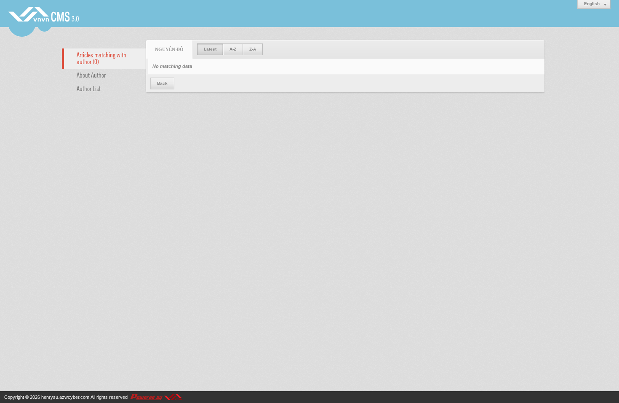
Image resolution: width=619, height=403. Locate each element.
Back (162, 83)
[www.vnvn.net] (156, 397)
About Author (91, 74)
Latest (210, 49)
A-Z (232, 49)
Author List (89, 88)
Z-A (252, 49)
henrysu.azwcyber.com (65, 397)
